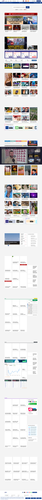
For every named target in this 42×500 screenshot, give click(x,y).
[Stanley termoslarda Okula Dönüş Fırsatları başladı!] (33, 83)
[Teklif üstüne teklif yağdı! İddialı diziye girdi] (15, 426)
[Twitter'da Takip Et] (30, 401)
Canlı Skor (36, 298)
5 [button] (11, 245)
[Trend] (23, 1)
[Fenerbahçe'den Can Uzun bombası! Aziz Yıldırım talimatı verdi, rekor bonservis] (14, 49)
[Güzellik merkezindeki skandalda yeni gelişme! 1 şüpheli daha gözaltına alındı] (24, 49)
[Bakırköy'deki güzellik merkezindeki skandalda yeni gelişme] (5, 49)
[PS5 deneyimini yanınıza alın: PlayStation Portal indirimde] (17, 195)
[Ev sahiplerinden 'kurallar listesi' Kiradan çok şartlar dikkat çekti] (15, 275)
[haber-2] (14, 170)
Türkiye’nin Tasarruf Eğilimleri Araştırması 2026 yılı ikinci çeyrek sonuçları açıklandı (25, 472)
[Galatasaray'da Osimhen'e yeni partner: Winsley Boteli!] (8, 49)
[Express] (27, 1)
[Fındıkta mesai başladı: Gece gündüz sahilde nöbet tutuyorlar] (23, 354)
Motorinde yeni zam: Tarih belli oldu (35, 354)
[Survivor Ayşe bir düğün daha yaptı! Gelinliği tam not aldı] (8, 405)
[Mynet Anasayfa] (3, 1)
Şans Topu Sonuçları (33, 432)
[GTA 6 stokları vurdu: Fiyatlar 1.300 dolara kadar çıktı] (25, 118)
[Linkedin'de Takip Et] (33, 401)
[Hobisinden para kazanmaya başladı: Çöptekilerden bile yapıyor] (33, 475)
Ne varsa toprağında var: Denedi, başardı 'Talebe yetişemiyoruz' (8, 480)
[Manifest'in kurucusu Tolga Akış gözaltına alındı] (23, 409)
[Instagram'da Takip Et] (31, 401)
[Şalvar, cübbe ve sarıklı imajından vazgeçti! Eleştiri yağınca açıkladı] (15, 417)
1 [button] (5, 245)
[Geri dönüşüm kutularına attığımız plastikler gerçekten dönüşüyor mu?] (15, 258)
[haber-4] (28, 170)
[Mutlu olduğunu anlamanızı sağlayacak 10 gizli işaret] (17, 83)
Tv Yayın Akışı (29, 412)
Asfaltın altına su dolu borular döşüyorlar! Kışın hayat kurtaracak (35, 271)
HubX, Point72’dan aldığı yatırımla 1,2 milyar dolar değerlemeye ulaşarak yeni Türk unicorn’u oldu (8, 463)
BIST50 (8, 363)
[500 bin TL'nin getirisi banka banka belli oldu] (19, 49)
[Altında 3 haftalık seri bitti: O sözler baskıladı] (17, 187)
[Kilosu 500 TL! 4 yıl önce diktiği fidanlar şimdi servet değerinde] (8, 467)
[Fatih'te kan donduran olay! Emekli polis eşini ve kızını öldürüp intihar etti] (16, 43)
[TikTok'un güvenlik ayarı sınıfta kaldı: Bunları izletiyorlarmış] (23, 49)
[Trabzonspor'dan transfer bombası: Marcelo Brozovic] (8, 275)
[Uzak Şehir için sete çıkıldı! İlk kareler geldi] (15, 434)
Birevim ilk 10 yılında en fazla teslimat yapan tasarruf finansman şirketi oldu (17, 463)
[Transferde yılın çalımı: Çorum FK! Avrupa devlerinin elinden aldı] (8, 326)
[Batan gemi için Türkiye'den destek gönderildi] (12, 49)
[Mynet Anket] (28, 1)
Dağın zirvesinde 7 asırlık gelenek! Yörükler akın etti (35, 285)
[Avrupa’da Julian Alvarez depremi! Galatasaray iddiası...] (15, 326)
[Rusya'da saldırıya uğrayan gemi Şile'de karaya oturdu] (7, 49)
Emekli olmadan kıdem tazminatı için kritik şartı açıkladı (35, 363)
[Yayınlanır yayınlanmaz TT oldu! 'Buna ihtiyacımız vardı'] (15, 442)
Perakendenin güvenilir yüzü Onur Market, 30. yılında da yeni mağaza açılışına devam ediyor (33, 472)
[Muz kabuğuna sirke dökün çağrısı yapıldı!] (8, 109)
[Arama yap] (31, 1)
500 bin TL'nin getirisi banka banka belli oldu (35, 359)
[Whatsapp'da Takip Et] (36, 401)
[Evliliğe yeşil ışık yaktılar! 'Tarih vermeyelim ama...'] (23, 442)
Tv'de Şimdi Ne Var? (30, 413)
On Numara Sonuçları (33, 434)
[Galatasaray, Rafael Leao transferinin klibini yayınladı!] (15, 318)
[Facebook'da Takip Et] (28, 401)
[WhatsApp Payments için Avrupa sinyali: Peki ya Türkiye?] (33, 459)
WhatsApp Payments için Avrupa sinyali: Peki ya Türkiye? (33, 463)
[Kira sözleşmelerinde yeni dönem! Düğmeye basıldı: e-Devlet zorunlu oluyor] (17, 49)
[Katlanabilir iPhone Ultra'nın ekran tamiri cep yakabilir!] (22, 49)
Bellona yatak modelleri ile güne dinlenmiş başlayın (17, 471)
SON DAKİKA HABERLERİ (3, 2)
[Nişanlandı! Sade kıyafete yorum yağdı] (8, 203)
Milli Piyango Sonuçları (33, 427)
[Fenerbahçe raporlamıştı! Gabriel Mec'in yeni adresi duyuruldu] (25, 195)
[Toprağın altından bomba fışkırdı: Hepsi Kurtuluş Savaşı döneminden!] (25, 203)
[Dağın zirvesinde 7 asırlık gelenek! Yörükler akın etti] (30, 285)
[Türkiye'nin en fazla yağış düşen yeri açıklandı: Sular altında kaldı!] (33, 114)
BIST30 (11, 363)
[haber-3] (21, 170)
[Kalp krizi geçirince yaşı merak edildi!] (17, 75)
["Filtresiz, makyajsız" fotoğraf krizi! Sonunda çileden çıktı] (8, 426)
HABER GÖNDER (36, 2)
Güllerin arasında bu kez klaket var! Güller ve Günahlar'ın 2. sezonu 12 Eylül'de (25, 463)
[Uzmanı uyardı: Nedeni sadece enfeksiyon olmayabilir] (17, 118)
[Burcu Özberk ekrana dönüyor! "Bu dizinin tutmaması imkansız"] (33, 207)
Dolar (14, 363)
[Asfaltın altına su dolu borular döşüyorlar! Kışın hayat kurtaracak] (30, 272)
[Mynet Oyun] (8, 66)
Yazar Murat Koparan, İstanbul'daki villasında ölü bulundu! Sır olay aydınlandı (35, 373)
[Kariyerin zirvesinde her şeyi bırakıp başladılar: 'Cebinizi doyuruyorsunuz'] (26, 49)
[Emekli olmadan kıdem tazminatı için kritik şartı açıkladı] (8, 211)
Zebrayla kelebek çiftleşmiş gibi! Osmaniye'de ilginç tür (35, 267)
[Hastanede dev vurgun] (15, 49)
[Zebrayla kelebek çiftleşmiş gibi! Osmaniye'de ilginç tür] (30, 267)
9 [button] (17, 245)
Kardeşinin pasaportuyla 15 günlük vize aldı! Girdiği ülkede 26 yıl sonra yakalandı (35, 277)
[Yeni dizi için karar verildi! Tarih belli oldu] (23, 401)
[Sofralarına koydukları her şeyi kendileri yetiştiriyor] (8, 283)
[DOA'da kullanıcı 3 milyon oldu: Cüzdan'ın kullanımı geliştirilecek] (15, 345)
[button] (29, 1)
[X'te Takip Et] (24, 492)
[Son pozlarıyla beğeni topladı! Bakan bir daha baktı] (23, 434)
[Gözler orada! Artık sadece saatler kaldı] (8, 349)
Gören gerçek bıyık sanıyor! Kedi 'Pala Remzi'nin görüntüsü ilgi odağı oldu (34, 281)
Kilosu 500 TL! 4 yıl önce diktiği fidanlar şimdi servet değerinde (8, 472)
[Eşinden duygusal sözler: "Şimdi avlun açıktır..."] (25, 109)
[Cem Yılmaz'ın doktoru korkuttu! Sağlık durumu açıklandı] (25, 211)
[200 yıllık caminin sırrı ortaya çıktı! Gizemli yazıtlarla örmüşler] (25, 187)
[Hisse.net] (17, 66)
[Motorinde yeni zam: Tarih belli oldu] (30, 354)
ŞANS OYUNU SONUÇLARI (31, 425)
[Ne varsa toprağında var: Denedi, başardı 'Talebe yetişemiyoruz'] (8, 475)
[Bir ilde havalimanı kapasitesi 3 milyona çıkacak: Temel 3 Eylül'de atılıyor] (21, 49)
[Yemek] (26, 1)
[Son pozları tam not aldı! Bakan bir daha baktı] (23, 422)
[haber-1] (8, 170)
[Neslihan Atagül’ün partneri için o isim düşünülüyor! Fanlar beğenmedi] (18, 49)
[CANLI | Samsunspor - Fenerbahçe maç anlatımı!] (8, 306)
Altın (19, 363)
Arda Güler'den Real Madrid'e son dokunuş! (9, 2)
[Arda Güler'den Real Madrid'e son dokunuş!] (23, 302)
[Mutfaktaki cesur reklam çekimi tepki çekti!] (8, 79)
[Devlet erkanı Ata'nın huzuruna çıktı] (25, 49)
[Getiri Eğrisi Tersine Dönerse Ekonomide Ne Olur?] (33, 187)
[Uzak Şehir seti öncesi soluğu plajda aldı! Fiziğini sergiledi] (8, 191)
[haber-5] (34, 170)
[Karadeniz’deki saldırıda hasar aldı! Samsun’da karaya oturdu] (8, 118)
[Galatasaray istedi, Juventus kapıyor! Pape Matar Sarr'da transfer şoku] (23, 258)
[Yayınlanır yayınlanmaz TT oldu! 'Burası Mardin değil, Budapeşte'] (23, 279)
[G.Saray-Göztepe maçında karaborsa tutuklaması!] (15, 310)
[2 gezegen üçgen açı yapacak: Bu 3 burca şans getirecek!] (33, 195)
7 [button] (14, 245)
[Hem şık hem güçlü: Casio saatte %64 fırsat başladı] (15, 266)
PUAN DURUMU (30, 300)
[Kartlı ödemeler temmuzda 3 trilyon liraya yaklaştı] (25, 475)
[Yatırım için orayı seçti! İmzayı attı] (8, 438)
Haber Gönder (35, 492)
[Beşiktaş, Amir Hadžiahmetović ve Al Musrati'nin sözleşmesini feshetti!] (6, 49)
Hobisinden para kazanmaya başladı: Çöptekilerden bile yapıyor (33, 480)
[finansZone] (32, 143)
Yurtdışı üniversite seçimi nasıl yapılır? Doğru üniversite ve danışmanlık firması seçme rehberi (17, 480)
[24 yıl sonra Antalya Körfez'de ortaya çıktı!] (25, 83)
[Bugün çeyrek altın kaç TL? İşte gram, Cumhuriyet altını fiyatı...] (25, 75)
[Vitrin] (24, 1)
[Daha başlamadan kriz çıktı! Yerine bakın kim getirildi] (8, 262)
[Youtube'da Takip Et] (34, 401)
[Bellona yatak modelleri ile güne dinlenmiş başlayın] (17, 467)
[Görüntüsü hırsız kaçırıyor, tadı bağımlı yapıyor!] (23, 266)
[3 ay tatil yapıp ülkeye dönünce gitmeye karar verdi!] (8, 417)
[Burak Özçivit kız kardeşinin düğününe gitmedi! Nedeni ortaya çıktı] (20, 49)
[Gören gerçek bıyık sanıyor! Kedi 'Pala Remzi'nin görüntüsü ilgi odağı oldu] (30, 281)
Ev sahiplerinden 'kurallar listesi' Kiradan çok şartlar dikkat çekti (35, 368)
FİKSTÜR (35, 300)
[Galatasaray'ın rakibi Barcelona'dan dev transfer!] (15, 283)
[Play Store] (7, 495)
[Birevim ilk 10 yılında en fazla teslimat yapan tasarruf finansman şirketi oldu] (17, 459)
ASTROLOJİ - (26, 65)
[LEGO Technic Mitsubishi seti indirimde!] (17, 211)
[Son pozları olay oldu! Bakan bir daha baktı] (15, 401)
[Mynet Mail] (40, 3)
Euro (17, 363)
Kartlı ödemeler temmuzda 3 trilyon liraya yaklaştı (25, 480)
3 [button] (8, 245)
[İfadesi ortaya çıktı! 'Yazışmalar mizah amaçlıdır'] (15, 409)
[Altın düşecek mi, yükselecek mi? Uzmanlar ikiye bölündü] (11, 49)
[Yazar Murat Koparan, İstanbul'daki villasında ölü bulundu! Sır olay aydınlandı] (30, 373)
